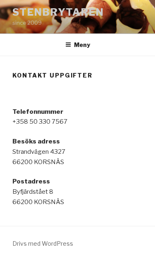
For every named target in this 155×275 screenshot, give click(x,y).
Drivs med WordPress (42, 243)
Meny (82, 44)
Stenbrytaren (58, 12)
